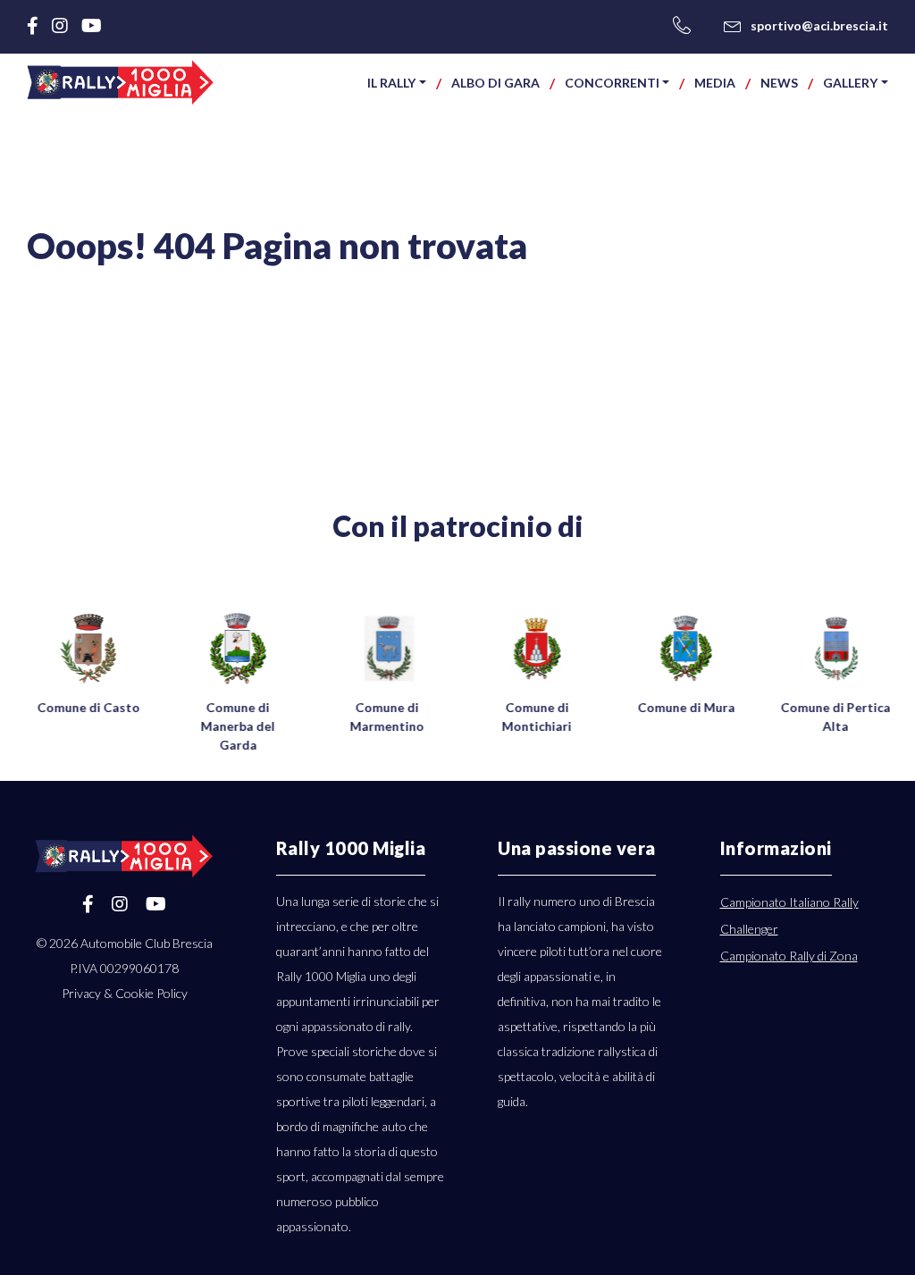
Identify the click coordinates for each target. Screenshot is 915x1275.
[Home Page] (120, 82)
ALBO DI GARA (495, 82)
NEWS (779, 82)
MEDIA (714, 82)
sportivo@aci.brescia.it (819, 25)
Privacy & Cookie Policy (125, 993)
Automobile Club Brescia (146, 943)
